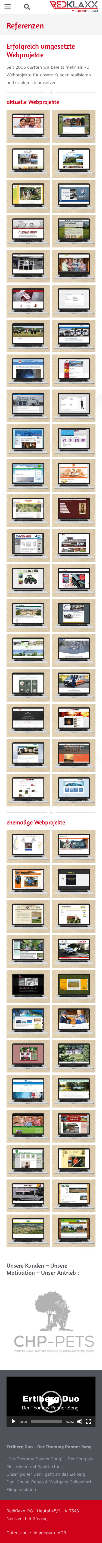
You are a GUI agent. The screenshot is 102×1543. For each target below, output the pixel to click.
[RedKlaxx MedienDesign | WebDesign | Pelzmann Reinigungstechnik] (74, 916)
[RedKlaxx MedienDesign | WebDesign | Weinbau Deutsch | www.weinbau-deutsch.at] (28, 126)
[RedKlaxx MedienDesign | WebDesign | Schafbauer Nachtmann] (28, 916)
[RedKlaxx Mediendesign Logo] (74, 6)
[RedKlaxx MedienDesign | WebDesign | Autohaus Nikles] (74, 951)
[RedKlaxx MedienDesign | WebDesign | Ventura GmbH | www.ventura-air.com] (74, 231)
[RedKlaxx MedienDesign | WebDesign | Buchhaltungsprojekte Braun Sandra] (28, 1091)
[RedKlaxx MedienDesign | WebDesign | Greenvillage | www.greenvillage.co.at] (28, 650)
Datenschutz (19, 1532)
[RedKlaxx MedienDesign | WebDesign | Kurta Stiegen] (74, 1161)
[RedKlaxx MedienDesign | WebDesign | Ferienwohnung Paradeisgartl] (28, 951)
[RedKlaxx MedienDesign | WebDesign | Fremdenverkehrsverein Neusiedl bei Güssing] (28, 1231)
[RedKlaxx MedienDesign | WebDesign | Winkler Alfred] (74, 846)
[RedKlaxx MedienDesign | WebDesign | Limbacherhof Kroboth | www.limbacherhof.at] (74, 126)
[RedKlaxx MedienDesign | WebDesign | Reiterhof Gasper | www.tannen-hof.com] (28, 336)
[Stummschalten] (79, 1421)
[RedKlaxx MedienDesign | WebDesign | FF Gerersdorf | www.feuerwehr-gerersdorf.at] (28, 790)
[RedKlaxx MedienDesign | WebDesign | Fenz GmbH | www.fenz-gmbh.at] (74, 336)
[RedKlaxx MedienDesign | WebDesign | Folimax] (28, 1195)
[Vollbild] (88, 1421)
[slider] (46, 1421)
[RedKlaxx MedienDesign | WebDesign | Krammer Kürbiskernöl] (74, 986)
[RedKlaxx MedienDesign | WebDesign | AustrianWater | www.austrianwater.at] (74, 790)
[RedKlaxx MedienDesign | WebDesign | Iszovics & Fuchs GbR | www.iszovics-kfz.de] (74, 615)
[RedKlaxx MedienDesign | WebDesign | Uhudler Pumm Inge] (28, 1056)
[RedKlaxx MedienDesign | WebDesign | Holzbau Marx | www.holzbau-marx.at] (74, 545)
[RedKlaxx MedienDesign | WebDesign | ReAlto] (74, 1231)
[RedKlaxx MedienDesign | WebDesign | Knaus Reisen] (28, 1021)
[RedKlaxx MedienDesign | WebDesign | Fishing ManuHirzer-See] (74, 1091)
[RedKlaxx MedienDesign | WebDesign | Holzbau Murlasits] (74, 1195)
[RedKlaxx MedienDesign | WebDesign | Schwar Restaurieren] (74, 1021)
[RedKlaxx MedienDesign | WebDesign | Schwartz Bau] (74, 881)
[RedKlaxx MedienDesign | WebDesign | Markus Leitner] (28, 986)
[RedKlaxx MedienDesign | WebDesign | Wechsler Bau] (28, 881)
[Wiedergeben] (13, 1421)
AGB (62, 1532)
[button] (7, 7)
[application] (51, 1402)
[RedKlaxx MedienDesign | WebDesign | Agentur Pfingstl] (28, 1161)
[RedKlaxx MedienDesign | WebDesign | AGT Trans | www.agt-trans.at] (28, 406)
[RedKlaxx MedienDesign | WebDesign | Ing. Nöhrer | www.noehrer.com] (28, 545)
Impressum (44, 1532)
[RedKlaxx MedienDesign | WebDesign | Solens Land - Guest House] (74, 1056)
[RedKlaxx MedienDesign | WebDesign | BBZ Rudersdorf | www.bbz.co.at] (28, 370)
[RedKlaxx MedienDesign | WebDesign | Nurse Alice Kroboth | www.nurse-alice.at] (74, 755)
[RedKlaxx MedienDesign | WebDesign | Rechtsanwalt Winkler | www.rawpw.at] (74, 406)
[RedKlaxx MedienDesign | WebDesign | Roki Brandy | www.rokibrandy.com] (28, 301)
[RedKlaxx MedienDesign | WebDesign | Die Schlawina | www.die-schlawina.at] (74, 266)
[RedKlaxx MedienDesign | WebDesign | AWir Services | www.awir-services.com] (74, 370)
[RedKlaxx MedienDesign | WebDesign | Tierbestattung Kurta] (28, 846)
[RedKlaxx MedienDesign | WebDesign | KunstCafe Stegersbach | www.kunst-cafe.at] (28, 161)
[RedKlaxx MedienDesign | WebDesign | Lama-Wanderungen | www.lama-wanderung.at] (28, 196)
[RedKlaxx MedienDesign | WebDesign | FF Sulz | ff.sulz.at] (74, 720)
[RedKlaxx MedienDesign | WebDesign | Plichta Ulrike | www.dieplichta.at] (28, 685)
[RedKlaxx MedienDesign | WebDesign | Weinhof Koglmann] (28, 1126)
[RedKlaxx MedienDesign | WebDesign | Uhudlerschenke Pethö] (74, 1126)
